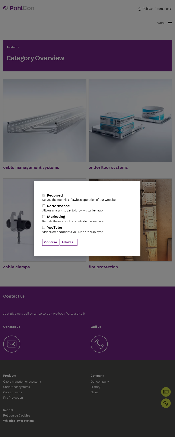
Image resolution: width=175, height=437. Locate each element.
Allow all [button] (68, 242)
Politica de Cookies (16, 415)
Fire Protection (13, 397)
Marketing (73, 219)
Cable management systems (22, 381)
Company (97, 375)
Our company (100, 381)
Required (79, 197)
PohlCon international (157, 8)
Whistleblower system (18, 421)
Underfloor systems (16, 387)
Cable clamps (12, 392)
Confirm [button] (50, 242)
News (94, 392)
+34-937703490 (166, 403)
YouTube (73, 230)
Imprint (8, 410)
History (95, 387)
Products (9, 375)
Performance (73, 208)
